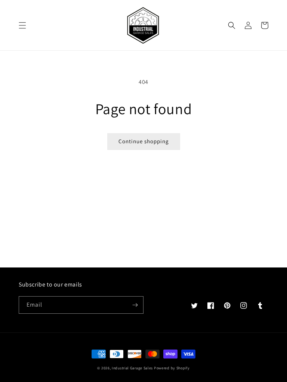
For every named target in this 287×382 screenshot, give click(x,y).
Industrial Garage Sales (132, 368)
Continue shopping (143, 141)
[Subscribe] (135, 305)
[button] (22, 25)
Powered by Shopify (172, 368)
